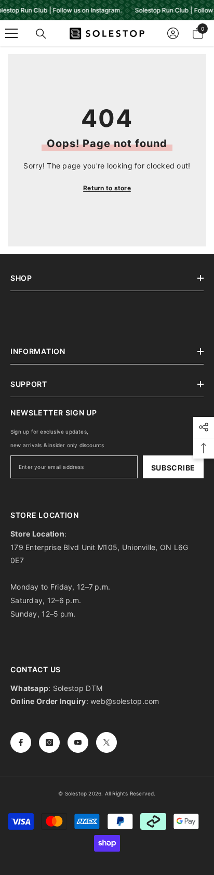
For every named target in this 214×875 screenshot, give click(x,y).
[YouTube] (78, 742)
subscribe (173, 467)
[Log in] (173, 33)
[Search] (41, 34)
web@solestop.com (124, 701)
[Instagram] (49, 742)
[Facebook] (20, 742)
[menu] (11, 33)
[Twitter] (106, 742)
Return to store (107, 188)
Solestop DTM (77, 688)
